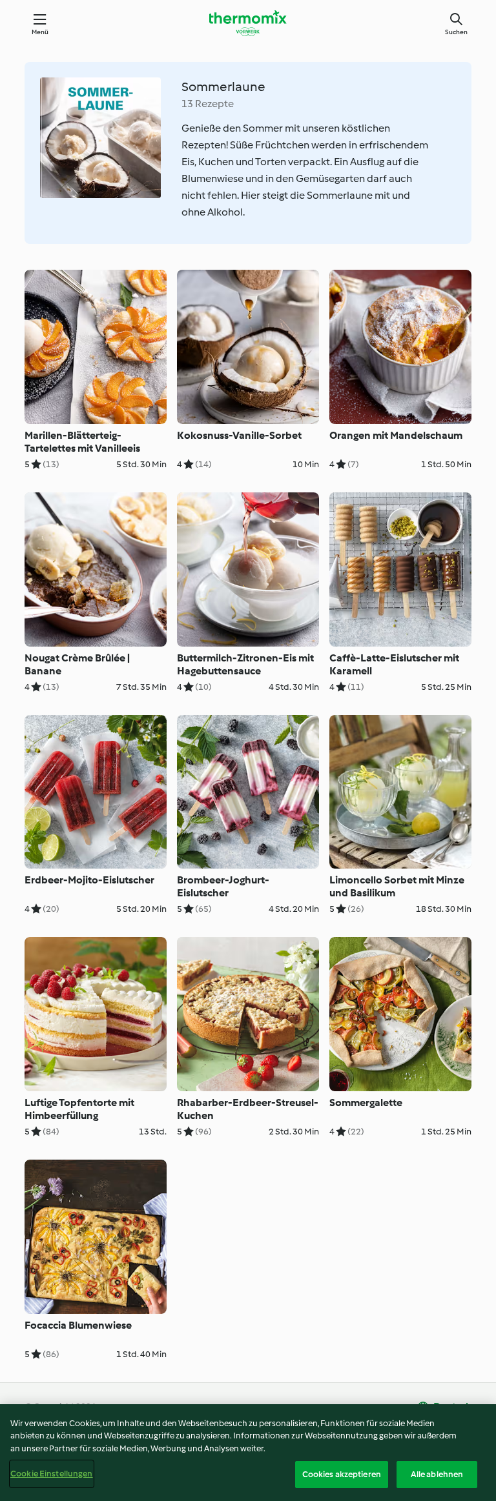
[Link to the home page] (248, 23)
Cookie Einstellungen (51, 1473)
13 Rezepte (207, 103)
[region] (248, 1452)
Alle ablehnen (437, 1474)
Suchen (456, 32)
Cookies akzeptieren (341, 1474)
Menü (40, 32)
